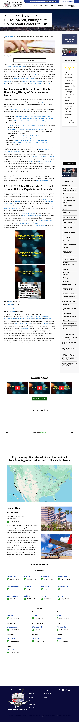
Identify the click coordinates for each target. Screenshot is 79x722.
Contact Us (72, 6)
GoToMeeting (45, 323)
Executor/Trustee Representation (68, 288)
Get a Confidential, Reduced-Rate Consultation (69, 39)
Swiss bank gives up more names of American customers (30, 142)
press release (35, 74)
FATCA (23, 66)
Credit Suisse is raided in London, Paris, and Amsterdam (31, 140)
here (48, 109)
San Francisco (30, 318)
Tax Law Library (71, 5)
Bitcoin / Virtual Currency (67, 228)
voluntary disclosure (46, 102)
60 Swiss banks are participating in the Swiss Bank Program (30, 121)
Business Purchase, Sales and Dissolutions (69, 189)
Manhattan (11, 638)
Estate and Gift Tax (68, 293)
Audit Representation (69, 217)
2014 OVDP (66, 320)
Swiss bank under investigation (14, 193)
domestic (24, 215)
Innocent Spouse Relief (69, 244)
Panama (40, 161)
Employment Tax (68, 194)
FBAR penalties (46, 200)
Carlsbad (40, 318)
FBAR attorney (17, 201)
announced (38, 148)
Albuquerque (12, 627)
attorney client (31, 325)
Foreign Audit (67, 313)
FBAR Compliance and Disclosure (69, 309)
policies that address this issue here (43, 342)
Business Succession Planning (69, 233)
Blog (65, 5)
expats (15, 205)
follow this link (24, 328)
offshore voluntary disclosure (34, 215)
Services (46, 5)
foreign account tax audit (35, 83)
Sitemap (46, 690)
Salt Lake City (62, 627)
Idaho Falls (11, 650)
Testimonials (60, 5)
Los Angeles (26, 316)
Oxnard (8, 318)
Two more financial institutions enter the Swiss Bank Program (26, 125)
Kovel (34, 224)
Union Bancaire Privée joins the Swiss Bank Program (31, 136)
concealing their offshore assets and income (24, 78)
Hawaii (59, 638)
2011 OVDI (66, 305)
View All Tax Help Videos (39, 398)
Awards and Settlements (66, 213)
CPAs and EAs (39, 224)
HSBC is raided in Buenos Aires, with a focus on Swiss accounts (34, 118)
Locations (53, 5)
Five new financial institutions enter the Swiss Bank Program (25, 129)
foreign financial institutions (45, 68)
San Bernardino (33, 316)
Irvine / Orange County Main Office (22, 323)
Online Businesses (68, 197)
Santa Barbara (41, 316)
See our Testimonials (41, 225)
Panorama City (63, 586)
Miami (59, 615)
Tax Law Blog (11, 36)
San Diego (13, 318)
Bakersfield (18, 318)
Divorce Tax (66, 241)
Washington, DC (37, 627)
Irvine (24, 314)
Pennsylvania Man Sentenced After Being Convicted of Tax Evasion (69, 350)
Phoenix (10, 615)
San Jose (24, 318)
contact (34, 208)
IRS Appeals (66, 247)
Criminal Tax (66, 237)
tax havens (30, 161)
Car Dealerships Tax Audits (69, 201)
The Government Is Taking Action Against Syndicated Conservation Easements (69, 364)
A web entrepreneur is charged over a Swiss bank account (33, 116)
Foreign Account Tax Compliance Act (12, 66)
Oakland (36, 318)
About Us (40, 5)
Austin (34, 615)
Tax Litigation (67, 278)
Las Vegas (35, 638)
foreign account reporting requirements (32, 81)
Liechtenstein (48, 161)
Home (35, 5)
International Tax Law (69, 316)
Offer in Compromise (69, 259)
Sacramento (48, 318)
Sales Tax (66, 269)
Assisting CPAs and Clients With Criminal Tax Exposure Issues (69, 222)
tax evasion (34, 156)
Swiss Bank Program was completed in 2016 (20, 109)
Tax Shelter (66, 281)
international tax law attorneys (43, 180)
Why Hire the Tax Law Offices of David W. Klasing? (69, 338)
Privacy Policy (47, 693)
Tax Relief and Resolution (67, 273)
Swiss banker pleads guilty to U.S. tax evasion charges (31, 138)
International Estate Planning (69, 297)
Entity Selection (67, 205)
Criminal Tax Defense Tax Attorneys (24, 224)
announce (6, 102)
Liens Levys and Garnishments (67, 251)
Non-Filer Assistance (69, 256)
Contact (46, 697)
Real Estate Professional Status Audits (68, 264)
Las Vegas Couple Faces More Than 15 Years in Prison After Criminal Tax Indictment (69, 344)
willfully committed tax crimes (29, 213)
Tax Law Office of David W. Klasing (12, 182)
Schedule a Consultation (68, 1)
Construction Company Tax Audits (70, 327)
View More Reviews (70, 163)
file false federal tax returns (47, 156)
